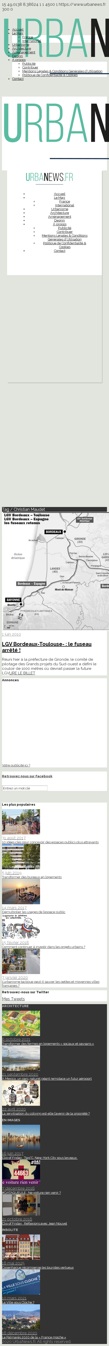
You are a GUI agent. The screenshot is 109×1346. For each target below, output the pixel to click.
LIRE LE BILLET (22, 673)
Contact (18, 79)
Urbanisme (20, 45)
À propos (19, 60)
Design (17, 56)
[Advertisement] (54, 330)
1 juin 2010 (11, 634)
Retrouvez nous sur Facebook (27, 776)
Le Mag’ (18, 33)
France (27, 37)
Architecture (21, 48)
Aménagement (23, 52)
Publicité (28, 63)
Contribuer (30, 67)
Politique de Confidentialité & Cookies (50, 75)
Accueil (18, 29)
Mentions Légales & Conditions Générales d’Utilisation (62, 71)
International (31, 41)
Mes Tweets (13, 999)
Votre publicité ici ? (16, 765)
